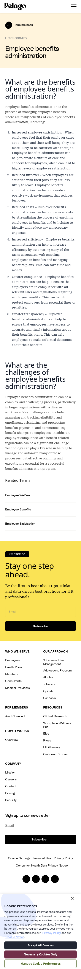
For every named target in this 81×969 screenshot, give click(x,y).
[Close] (72, 898)
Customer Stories (55, 754)
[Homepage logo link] (15, 6)
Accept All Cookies (40, 945)
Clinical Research (55, 716)
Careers (11, 779)
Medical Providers (17, 688)
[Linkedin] (45, 879)
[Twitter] (26, 879)
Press (47, 740)
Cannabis (49, 698)
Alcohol (48, 677)
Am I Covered (15, 716)
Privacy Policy (63, 858)
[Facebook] (36, 879)
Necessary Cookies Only (40, 954)
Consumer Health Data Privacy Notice (42, 865)
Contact (10, 786)
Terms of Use (42, 858)
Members (11, 674)
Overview (11, 739)
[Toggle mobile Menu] (72, 6)
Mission (10, 772)
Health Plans (13, 667)
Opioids (48, 691)
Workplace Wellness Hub (57, 725)
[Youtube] (55, 879)
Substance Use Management (53, 662)
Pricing (10, 793)
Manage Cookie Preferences (40, 964)
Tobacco (49, 684)
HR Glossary (51, 747)
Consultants (13, 681)
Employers (12, 660)
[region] (40, 931)
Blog (46, 733)
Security (11, 800)
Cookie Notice (14, 937)
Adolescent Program (57, 670)
